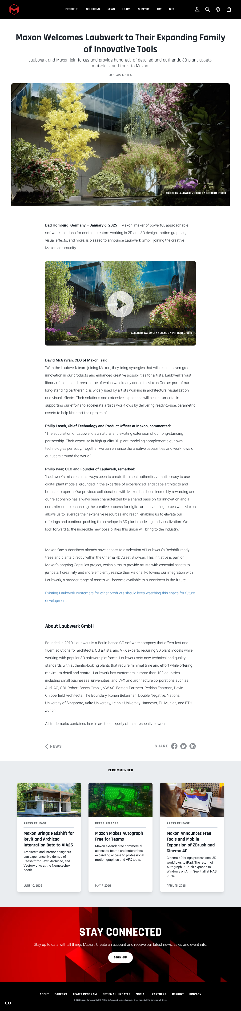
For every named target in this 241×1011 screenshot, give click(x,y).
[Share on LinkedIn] (192, 746)
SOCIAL (141, 994)
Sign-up (120, 957)
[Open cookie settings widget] (8, 1003)
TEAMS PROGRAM (85, 994)
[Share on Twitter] (183, 746)
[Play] (120, 304)
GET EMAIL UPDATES (117, 994)
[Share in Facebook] (174, 746)
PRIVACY (195, 994)
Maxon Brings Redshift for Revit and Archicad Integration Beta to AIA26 (49, 839)
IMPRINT (178, 994)
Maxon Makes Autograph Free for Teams (119, 836)
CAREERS (60, 994)
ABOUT (44, 994)
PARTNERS (159, 994)
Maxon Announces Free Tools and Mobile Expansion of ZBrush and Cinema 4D (191, 842)
